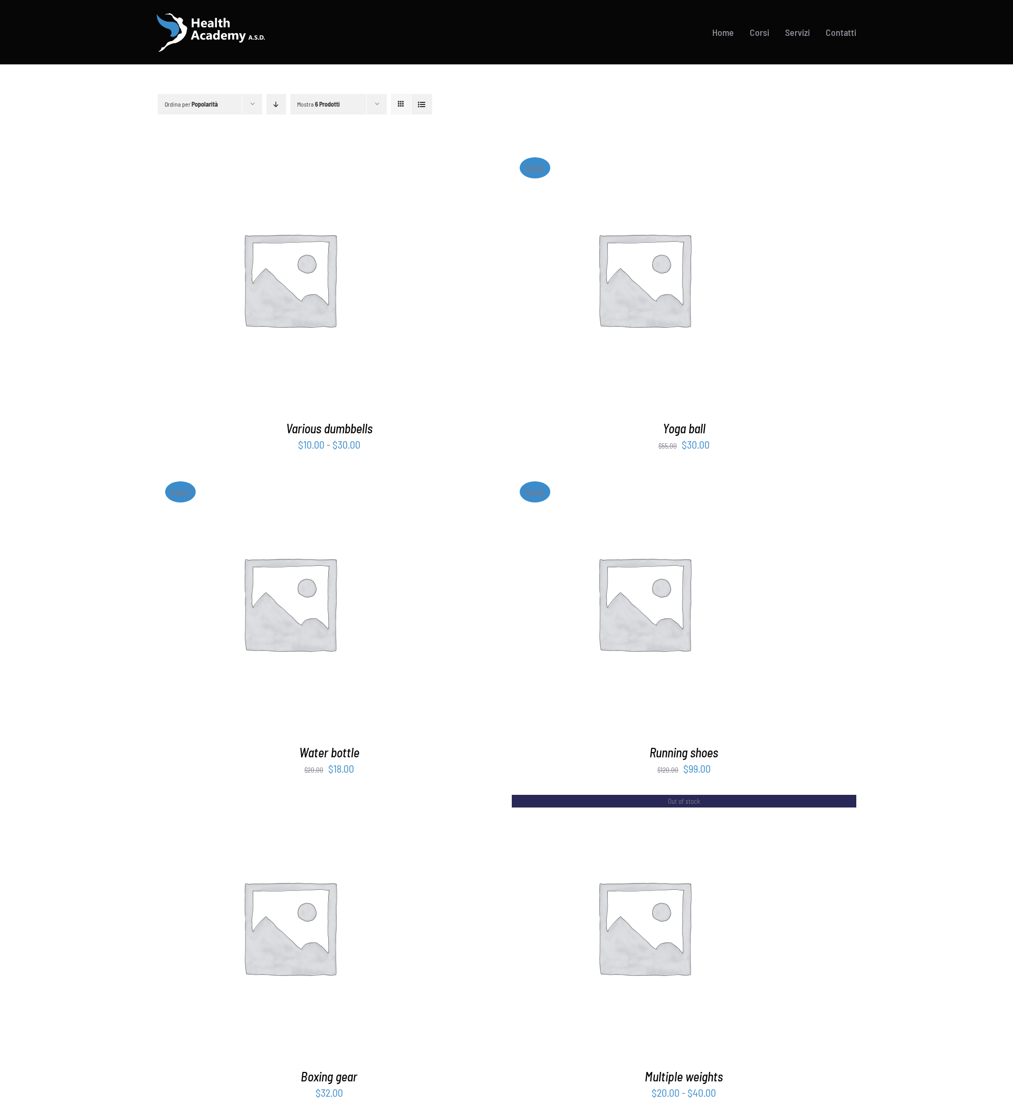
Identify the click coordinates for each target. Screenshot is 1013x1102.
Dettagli (311, 281)
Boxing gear (329, 1076)
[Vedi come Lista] (422, 104)
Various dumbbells (329, 428)
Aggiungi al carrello (616, 281)
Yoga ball (684, 428)
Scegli (262, 281)
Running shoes (683, 752)
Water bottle (329, 752)
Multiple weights (684, 1076)
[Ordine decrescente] (276, 104)
